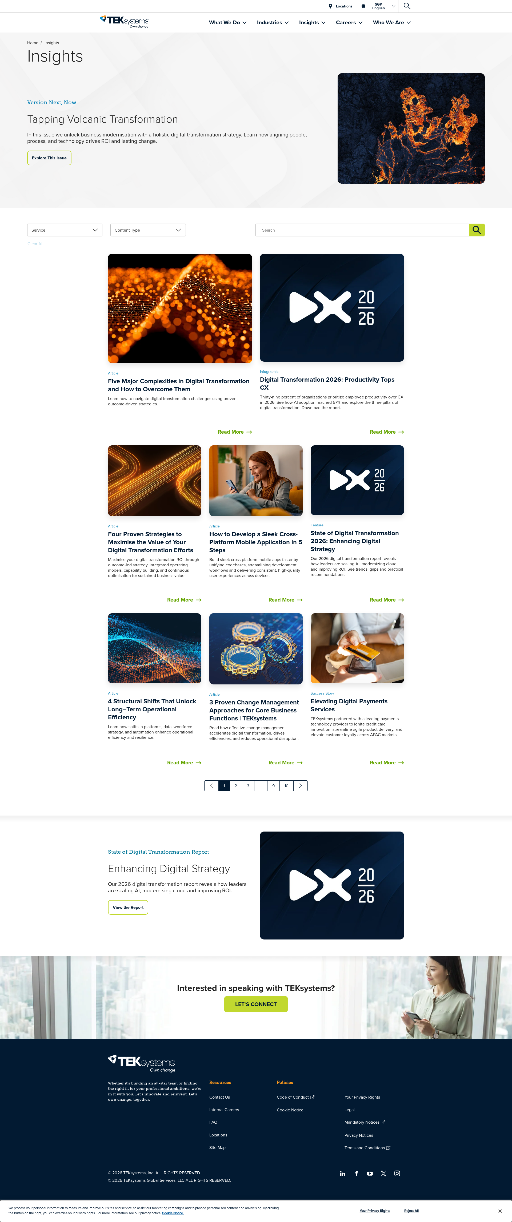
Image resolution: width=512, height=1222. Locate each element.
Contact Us (219, 1097)
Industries (270, 22)
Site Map (217, 1147)
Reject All (411, 1210)
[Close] (500, 1211)
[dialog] (256, 1211)
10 (287, 786)
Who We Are (389, 22)
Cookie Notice (290, 1110)
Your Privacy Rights (362, 1097)
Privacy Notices (359, 1135)
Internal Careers (224, 1109)
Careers (346, 22)
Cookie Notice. (173, 1213)
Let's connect (256, 1004)
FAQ (213, 1122)
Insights (309, 22)
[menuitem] (228, 22)
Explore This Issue (49, 158)
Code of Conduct (293, 1097)
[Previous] (211, 785)
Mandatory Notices (362, 1122)
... (260, 786)
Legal (350, 1109)
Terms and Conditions (365, 1148)
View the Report (128, 907)
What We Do (225, 22)
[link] (64, 230)
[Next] (300, 785)
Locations (218, 1135)
